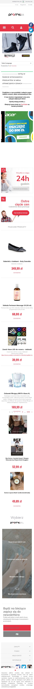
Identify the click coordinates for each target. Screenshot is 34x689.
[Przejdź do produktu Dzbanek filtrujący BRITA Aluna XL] (17, 380)
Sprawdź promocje (20, 213)
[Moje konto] (21, 28)
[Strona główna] (17, 15)
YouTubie (24, 104)
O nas (16, 4)
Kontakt (30, 4)
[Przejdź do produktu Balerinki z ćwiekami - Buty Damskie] (17, 248)
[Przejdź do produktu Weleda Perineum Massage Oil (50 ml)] (17, 292)
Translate (13, 66)
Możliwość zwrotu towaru (20, 189)
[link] (17, 138)
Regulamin (23, 4)
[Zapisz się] (17, 634)
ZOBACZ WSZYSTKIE (18, 431)
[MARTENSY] (17, 45)
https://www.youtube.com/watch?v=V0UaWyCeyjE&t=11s (17, 355)
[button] (4, 28)
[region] (17, 138)
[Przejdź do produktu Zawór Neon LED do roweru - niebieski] (17, 336)
